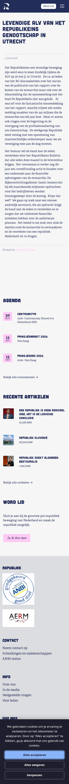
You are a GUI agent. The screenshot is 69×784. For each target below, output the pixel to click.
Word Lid (48, 6)
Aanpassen (34, 775)
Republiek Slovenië (33, 437)
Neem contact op (14, 648)
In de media (11, 690)
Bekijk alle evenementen (19, 377)
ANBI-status (11, 659)
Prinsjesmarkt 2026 (32, 336)
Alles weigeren (34, 765)
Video (31, 250)
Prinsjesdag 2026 (30, 355)
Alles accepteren (34, 755)
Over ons (9, 684)
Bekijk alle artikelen (16, 482)
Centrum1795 (26, 314)
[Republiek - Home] (6, 6)
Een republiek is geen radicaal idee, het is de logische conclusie (42, 414)
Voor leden (10, 700)
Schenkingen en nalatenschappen (27, 653)
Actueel (21, 250)
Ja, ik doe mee (17, 538)
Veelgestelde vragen (16, 695)
